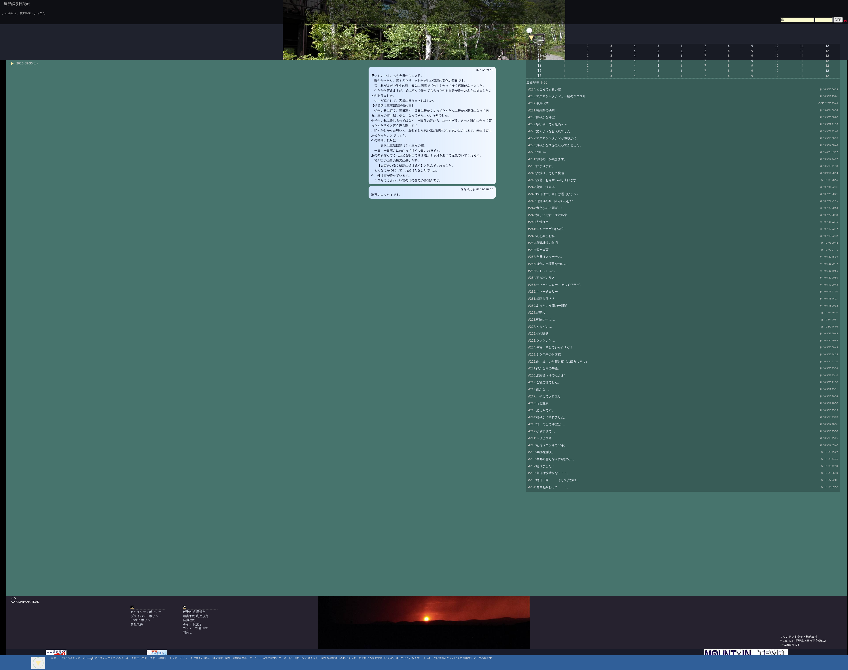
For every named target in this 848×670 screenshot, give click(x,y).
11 (802, 45)
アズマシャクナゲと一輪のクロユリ (561, 96)
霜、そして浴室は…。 (551, 424)
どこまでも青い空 (548, 89)
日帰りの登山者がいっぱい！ (556, 201)
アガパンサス (545, 277)
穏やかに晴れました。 (551, 417)
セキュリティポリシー (146, 612)
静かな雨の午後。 (548, 368)
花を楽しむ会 (545, 236)
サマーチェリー (547, 291)
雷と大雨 (542, 250)
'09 (539, 55)
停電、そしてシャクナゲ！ (554, 347)
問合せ (187, 632)
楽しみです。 (545, 410)
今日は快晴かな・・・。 (553, 473)
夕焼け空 (542, 222)
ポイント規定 (192, 624)
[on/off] (531, 37)
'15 (539, 70)
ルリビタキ (544, 438)
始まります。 (545, 166)
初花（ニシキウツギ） (551, 445)
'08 (539, 50)
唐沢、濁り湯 (545, 187)
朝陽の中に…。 (546, 319)
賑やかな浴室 (545, 117)
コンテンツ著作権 (195, 628)
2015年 (541, 152)
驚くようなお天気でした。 (554, 131)
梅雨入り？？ (545, 298)
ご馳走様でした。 (548, 382)
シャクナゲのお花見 (550, 229)
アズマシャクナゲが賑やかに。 (557, 138)
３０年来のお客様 (548, 354)
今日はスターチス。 (550, 256)
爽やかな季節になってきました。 (559, 145)
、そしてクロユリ (548, 396)
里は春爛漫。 (545, 452)
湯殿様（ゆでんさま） (551, 375)
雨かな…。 (543, 389)
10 (776, 45)
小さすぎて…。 (546, 431)
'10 (539, 60)
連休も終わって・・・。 (553, 487)
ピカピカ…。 (545, 326)
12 (827, 45)
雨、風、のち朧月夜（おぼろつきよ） (562, 361)
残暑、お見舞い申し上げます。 (557, 180)
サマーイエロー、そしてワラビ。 (559, 284)
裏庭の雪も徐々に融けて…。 (556, 459)
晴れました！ (545, 466)
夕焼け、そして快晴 (550, 173)
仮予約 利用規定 (194, 612)
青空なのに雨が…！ (549, 208)
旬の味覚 (542, 333)
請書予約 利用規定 (195, 616)
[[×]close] (38, 662)
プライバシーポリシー (146, 616)
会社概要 (137, 624)
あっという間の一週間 (551, 305)
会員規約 (189, 620)
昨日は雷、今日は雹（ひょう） (557, 194)
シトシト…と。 (546, 271)
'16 (539, 75)
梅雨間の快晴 (545, 110)
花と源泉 (542, 403)
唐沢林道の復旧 (547, 243)
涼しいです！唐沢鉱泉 (551, 215)
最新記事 (532, 82)
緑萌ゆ (540, 312)
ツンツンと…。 (546, 340)
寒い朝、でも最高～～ (551, 124)
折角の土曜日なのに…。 (553, 264)
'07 (539, 45)
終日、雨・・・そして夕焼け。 (557, 480)
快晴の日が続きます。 (551, 159)
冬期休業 (542, 103)
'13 (539, 65)
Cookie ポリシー (142, 620)
